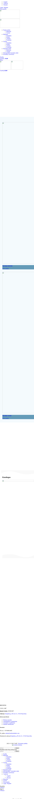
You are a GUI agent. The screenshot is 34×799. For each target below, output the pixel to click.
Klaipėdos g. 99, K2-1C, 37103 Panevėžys (15, 713)
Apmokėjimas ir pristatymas (10, 721)
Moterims (8, 31)
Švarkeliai (8, 40)
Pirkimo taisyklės (7, 720)
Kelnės (8, 37)
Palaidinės (8, 35)
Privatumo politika (22, 743)
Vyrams (8, 33)
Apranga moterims (7, 266)
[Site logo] (10, 18)
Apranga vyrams (6, 415)
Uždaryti (2, 787)
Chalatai (8, 38)
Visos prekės (5, 268)
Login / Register (7, 783)
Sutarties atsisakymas (8, 724)
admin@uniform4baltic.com (12, 733)
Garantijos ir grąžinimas (9, 723)
